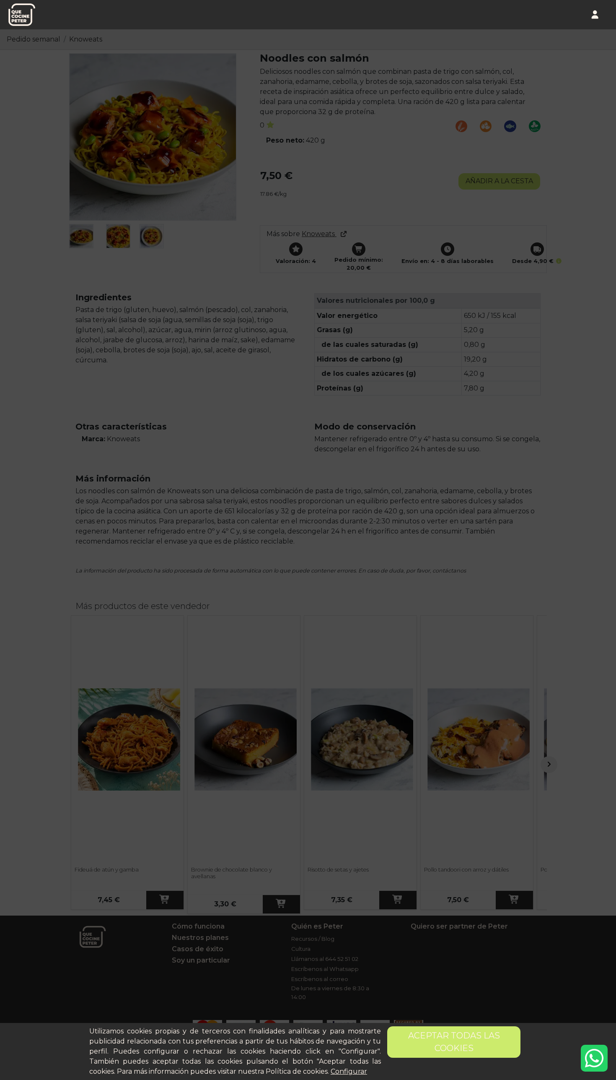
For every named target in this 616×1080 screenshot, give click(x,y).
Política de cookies (297, 1071)
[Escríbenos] (594, 1058)
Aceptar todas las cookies (454, 1042)
